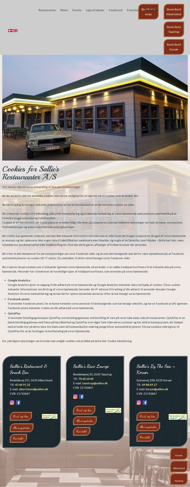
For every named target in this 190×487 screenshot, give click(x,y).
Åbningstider (21, 428)
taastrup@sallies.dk (95, 383)
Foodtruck (115, 10)
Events (76, 10)
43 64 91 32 (22, 384)
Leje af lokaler (95, 10)
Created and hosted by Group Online (95, 454)
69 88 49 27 (149, 384)
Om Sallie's (151, 10)
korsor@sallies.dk (157, 389)
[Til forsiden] (18, 15)
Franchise (133, 10)
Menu (64, 10)
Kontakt (18, 438)
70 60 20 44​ (86, 378)
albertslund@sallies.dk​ (33, 389)
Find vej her (21, 416)
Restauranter (47, 10)
